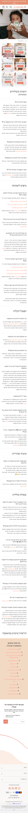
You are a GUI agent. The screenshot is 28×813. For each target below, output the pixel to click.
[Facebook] (16, 788)
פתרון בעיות (13, 684)
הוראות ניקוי (13, 667)
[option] (14, 24)
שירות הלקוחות (9, 175)
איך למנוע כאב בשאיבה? (18, 207)
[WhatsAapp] (10, 788)
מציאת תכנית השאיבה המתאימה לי (15, 273)
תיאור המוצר (13, 663)
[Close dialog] (26, 805)
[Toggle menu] (25, 6)
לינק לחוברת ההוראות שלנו (13, 324)
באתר (9, 113)
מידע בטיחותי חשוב (13, 660)
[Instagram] (13, 788)
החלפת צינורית (13, 687)
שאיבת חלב (13, 673)
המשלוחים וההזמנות (21, 151)
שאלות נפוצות (20, 40)
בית (26, 40)
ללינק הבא (24, 486)
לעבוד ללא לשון (7, 616)
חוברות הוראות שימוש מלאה (13, 652)
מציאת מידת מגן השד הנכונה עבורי (15, 270)
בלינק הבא (13, 547)
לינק (23, 322)
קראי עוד (20, 52)
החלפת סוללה (13, 691)
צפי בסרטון (16, 445)
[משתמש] (6, 6)
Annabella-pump (9, 801)
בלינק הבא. (23, 226)
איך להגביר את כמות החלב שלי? (16, 204)
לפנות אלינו (17, 210)
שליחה (5, 721)
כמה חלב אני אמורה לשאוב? (17, 201)
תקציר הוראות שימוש (13, 649)
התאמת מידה (13, 676)
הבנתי (14, 809)
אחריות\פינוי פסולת (13, 694)
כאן (18, 107)
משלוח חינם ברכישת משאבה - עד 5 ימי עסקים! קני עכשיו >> (14, 2)
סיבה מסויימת (11, 569)
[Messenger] (19, 788)
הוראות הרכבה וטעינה (13, 670)
